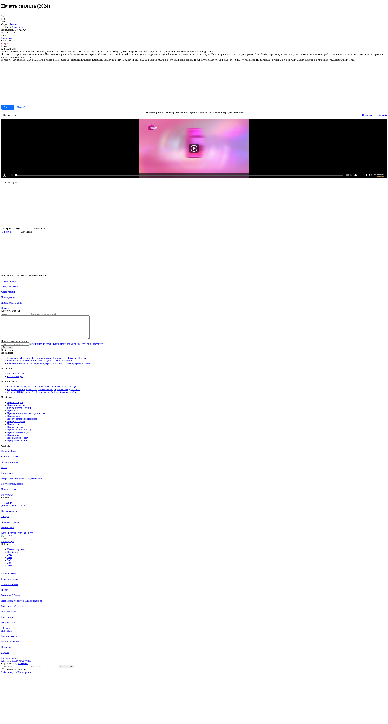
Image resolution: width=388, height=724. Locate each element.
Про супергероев (16, 421)
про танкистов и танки (19, 408)
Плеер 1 (8, 107)
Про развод (13, 435)
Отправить (7, 347)
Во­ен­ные (58, 360)
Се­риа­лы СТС (42, 386)
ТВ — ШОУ (65, 363)
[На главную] (7, 535)
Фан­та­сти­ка (13, 360)
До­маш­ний (17, 27)
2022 (9, 554)
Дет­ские (68, 360)
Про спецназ (13, 424)
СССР (10, 376)
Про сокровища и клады (19, 429)
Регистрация (24, 672)
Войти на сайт (66, 666)
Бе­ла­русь (18, 376)
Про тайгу (12, 410)
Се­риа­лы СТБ (14, 392)
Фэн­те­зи (24, 360)
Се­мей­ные (12, 363)
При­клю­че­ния (60, 358)
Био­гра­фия (45, 363)
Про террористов (16, 405)
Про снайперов (15, 402)
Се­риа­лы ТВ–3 (58, 386)
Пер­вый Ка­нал (45, 389)
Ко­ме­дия (72, 358)
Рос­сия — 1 (29, 386)
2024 (9, 560)
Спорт (33, 360)
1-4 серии (7, 231)
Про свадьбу (13, 416)
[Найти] (31, 539)
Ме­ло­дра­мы (7, 38)
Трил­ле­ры (33, 363)
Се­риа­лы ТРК (14, 389)
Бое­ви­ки (47, 358)
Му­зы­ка (82, 358)
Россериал (23, 663)
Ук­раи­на (19, 373)
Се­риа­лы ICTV (45, 392)
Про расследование (17, 440)
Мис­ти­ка (23, 363)
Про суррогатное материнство (23, 418)
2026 (9, 565)
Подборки (12, 552)
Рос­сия (13, 24)
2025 (9, 563)
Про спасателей (15, 427)
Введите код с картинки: (14, 341)
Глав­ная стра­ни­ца (16, 549)
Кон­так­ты (6, 660)
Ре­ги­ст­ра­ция (7, 541)
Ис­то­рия (41, 360)
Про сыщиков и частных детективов (26, 413)
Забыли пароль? (9, 672)
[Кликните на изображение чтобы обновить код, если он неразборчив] (66, 344)
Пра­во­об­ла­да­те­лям (21, 660)
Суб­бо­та (73, 392)
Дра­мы (49, 360)
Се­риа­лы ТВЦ (29, 389)
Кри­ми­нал (37, 358)
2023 (9, 557)
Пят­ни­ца (71, 386)
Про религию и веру (17, 438)
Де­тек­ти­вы (26, 358)
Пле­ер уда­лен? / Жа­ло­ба (374, 115)
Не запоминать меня (15, 669)
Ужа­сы (54, 363)
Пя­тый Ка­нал (61, 392)
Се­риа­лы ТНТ (61, 389)
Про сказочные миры (18, 432)
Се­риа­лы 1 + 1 (29, 392)
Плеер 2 (21, 107)
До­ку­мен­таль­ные (81, 363)
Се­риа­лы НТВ (14, 386)
